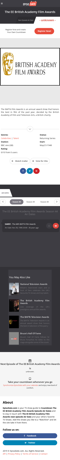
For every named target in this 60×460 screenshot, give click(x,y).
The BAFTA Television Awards (34, 317)
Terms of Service (30, 453)
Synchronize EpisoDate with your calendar (20, 385)
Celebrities (6, 138)
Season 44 (17, 202)
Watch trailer (21, 161)
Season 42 (44, 202)
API (4, 453)
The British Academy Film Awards (34, 302)
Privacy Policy (14, 453)
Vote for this (41, 161)
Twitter (31, 442)
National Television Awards (33, 284)
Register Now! (44, 31)
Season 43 (31, 202)
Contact (43, 453)
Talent (16, 138)
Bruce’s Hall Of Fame (30, 333)
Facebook (31, 435)
